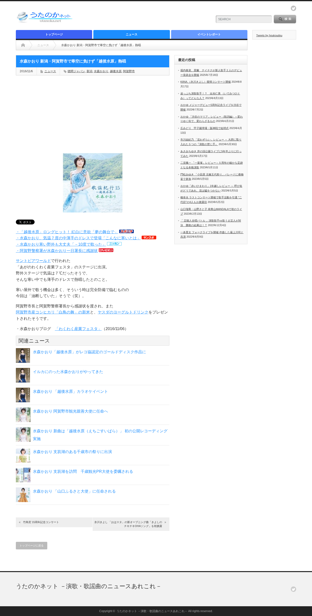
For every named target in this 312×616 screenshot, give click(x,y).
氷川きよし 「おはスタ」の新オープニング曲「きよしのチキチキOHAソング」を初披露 (128, 524)
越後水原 (116, 71)
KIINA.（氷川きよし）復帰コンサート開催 (205, 81)
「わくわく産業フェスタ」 (78, 329)
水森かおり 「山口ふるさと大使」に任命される (74, 491)
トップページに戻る (32, 545)
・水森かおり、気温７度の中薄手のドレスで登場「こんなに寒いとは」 (78, 238)
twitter (293, 8)
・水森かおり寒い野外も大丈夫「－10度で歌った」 (61, 244)
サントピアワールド (33, 261)
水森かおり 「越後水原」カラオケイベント (70, 391)
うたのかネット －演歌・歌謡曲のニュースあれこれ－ (89, 586)
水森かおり (101, 71)
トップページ (54, 34)
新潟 (89, 71)
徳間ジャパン (76, 71)
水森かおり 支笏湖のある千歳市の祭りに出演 (72, 452)
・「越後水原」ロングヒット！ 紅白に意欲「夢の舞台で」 (67, 232)
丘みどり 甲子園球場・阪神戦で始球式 (204, 128)
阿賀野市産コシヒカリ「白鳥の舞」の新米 (53, 312)
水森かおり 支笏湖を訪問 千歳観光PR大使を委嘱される (83, 471)
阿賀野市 (129, 71)
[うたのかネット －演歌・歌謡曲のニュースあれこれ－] (45, 22)
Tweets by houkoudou (269, 35)
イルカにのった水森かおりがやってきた (68, 372)
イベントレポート (209, 34)
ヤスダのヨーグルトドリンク (123, 312)
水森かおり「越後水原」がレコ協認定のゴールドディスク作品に (89, 352)
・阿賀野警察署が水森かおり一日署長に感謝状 (57, 251)
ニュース (131, 34)
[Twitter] (293, 589)
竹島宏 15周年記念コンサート (41, 522)
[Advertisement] (151, 16)
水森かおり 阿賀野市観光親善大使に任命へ (70, 411)
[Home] (23, 45)
